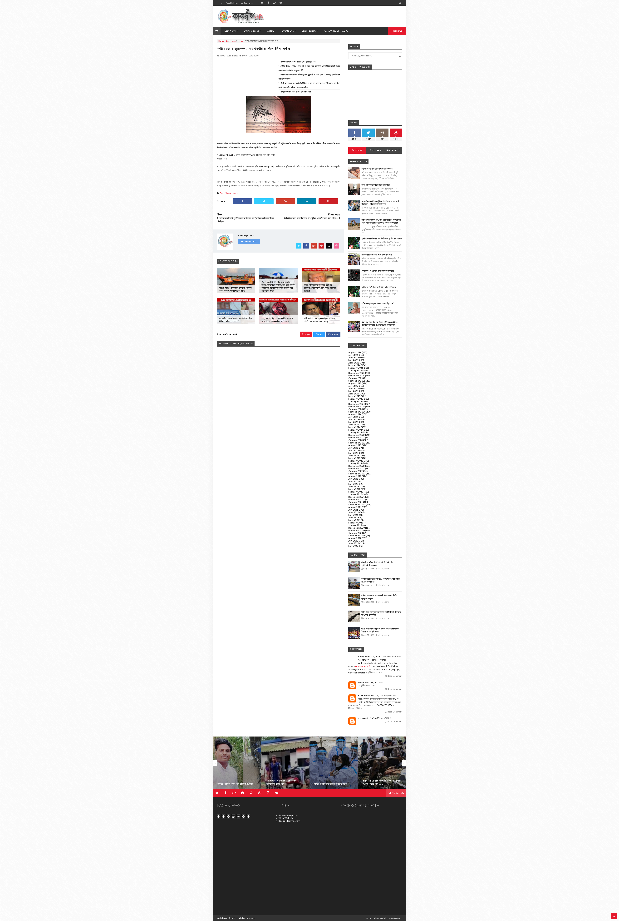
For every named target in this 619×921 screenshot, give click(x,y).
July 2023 (353, 448)
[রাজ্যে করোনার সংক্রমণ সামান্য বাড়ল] (285, 764)
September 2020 (356, 535)
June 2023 (353, 450)
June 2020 (353, 543)
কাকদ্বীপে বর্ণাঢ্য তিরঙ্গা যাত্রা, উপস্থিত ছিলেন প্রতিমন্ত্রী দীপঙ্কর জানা (378, 563)
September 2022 (356, 473)
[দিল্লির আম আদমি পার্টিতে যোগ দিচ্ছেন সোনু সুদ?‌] (382, 764)
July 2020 (353, 540)
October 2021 (355, 502)
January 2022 (355, 494)
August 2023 (354, 445)
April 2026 (353, 362)
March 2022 (354, 489)
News (240, 41)
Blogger (306, 334)
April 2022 (353, 486)
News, (256, 56)
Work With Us (286, 818)
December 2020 (356, 528)
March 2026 (354, 365)
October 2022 (355, 471)
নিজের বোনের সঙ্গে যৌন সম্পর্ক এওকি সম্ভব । (378, 168)
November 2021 (356, 499)
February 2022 (355, 491)
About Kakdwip (232, 3)
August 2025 (354, 383)
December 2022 (356, 466)
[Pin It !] (328, 201)
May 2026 (353, 360)
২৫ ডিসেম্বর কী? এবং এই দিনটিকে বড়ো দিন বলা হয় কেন (382, 238)
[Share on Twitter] (264, 201)
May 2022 (353, 484)
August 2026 (354, 352)
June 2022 (353, 481)
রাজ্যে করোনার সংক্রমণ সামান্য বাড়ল (282, 783)
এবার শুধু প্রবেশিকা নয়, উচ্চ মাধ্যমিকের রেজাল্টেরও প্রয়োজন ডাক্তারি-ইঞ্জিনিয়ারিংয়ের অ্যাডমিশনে (380, 323)
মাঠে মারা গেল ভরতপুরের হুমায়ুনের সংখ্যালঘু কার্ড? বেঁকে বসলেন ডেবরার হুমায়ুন (319, 319)
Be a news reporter (288, 815)
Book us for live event (289, 820)
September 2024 (356, 411)
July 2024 (353, 417)
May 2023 (353, 453)
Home (220, 3)
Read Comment (394, 676)
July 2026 (353, 355)
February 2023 (355, 460)
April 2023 (353, 455)
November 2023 (356, 437)
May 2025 (353, 391)
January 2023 (355, 463)
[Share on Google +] (285, 201)
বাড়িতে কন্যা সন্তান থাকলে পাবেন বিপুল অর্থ (377, 303)
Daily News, (247, 56)
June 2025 (353, 388)
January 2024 (355, 432)
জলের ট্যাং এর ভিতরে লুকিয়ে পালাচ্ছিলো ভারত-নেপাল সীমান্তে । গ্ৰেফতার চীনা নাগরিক (381, 202)
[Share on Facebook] (242, 201)
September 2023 (356, 442)
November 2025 (356, 375)
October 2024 (355, 409)
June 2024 (353, 419)
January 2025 (355, 401)
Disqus (319, 334)
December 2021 (356, 497)
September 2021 (356, 504)
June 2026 (353, 357)
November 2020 (356, 530)
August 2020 (354, 538)
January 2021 (355, 525)
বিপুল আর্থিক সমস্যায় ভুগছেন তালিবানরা (376, 185)
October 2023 (355, 440)
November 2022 (356, 468)
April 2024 (353, 424)
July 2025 (353, 386)
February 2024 (355, 429)
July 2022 (353, 479)
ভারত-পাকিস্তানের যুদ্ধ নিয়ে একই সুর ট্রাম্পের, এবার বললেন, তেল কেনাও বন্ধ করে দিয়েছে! (320, 288)
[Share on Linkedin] (306, 201)
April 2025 (353, 393)
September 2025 (356, 380)
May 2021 (353, 515)
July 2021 (353, 509)
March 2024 (354, 427)
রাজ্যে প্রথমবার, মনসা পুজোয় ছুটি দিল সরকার (295, 91)
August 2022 (354, 476)
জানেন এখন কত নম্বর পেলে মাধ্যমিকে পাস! (377, 254)
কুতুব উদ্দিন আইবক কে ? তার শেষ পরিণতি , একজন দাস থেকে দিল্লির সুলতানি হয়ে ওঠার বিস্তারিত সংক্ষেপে (381, 221)
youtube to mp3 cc (364, 666)
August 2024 (354, 414)
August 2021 (354, 507)
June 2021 (353, 512)
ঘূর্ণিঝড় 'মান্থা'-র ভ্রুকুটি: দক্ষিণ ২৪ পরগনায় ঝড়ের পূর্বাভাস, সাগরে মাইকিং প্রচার (235, 289)
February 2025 (355, 399)
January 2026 (355, 370)
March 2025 (354, 396)
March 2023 (354, 458)
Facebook (333, 334)
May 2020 (353, 546)
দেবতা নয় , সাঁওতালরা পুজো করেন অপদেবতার (378, 270)
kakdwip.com (222, 918)
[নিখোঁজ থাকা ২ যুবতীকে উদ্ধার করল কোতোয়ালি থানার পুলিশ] (237, 764)
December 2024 (356, 404)
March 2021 (354, 520)
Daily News (231, 41)
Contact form (247, 3)
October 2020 (355, 533)
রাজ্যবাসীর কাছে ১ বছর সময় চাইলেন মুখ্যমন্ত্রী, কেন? (298, 61)
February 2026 (355, 368)
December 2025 (356, 373)
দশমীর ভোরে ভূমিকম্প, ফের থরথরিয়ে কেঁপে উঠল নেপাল (253, 48)
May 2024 (353, 422)
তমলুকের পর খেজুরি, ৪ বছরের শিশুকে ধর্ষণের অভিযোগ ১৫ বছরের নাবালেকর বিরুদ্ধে (277, 319)
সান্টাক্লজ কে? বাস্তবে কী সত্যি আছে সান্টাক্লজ (379, 287)
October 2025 (355, 378)
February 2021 (355, 522)
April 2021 (353, 517)
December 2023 (356, 435)
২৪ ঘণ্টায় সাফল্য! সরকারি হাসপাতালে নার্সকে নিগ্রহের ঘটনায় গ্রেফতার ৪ (235, 319)
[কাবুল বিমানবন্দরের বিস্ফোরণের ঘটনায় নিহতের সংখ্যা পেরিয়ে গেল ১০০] (334, 764)
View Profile (250, 241)
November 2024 (356, 406)
